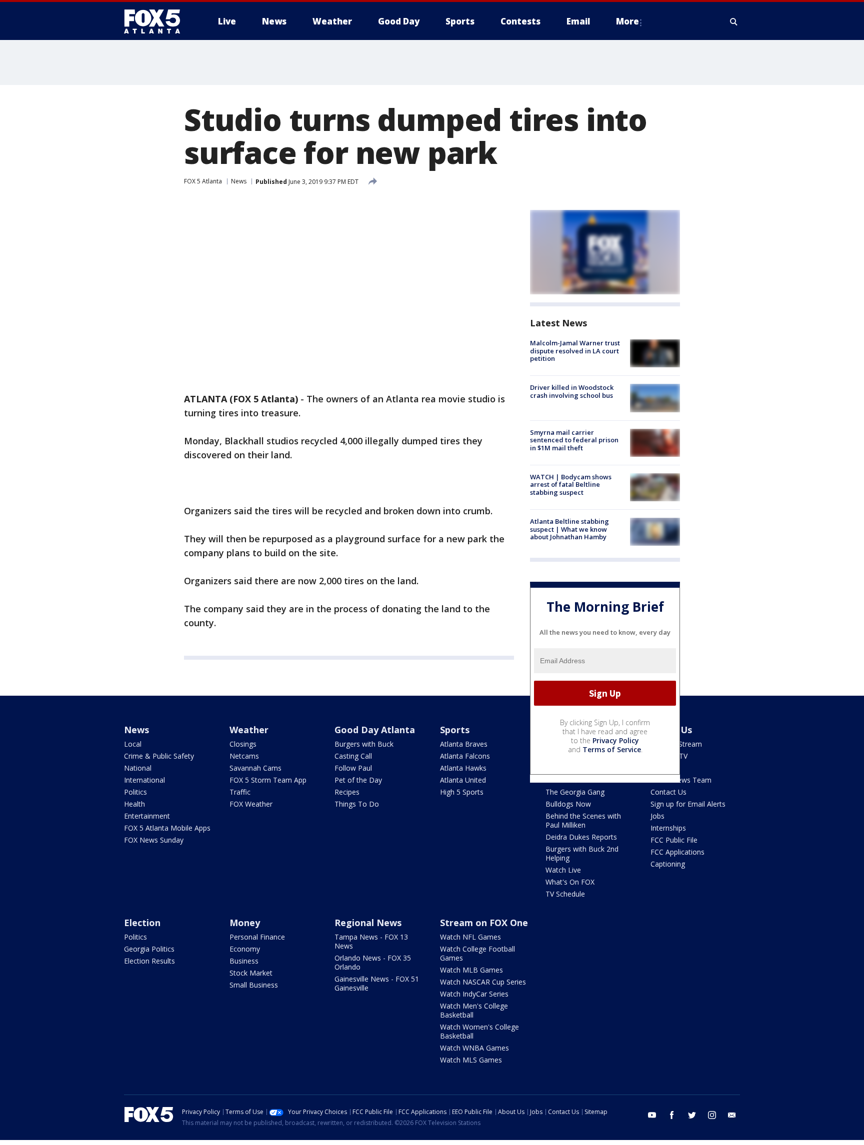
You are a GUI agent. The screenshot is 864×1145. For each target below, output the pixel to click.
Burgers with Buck (364, 744)
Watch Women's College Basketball (479, 1031)
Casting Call (353, 756)
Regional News (368, 923)
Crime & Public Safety (159, 756)
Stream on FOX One (484, 923)
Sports (455, 730)
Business (244, 961)
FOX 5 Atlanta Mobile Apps (167, 828)
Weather (249, 730)
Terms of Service (611, 749)
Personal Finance (257, 937)
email (732, 1115)
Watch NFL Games (470, 937)
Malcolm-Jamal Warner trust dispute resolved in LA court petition (575, 350)
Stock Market (251, 973)
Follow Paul (353, 768)
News (238, 181)
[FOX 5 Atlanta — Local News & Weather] (157, 21)
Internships (668, 828)
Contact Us (668, 792)
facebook (672, 1115)
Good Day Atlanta (374, 730)
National (138, 768)
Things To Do (356, 804)
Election (142, 923)
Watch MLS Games (471, 1060)
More (627, 21)
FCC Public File (674, 840)
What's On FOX (570, 882)
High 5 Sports (462, 792)
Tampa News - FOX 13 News (371, 941)
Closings (243, 744)
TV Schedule (565, 894)
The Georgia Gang (575, 792)
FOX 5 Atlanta (203, 181)
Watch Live (563, 870)
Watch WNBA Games (474, 1048)
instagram (712, 1115)
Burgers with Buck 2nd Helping (582, 853)
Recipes (347, 792)
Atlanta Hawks (463, 768)
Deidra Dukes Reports (581, 837)
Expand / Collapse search (734, 21)
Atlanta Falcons (465, 756)
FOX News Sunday (154, 840)
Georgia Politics (149, 949)
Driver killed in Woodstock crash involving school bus (572, 391)
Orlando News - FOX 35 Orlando (372, 962)
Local (133, 744)
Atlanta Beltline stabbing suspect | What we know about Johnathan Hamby (569, 529)
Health (134, 804)
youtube (652, 1115)
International (144, 780)
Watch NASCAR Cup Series (483, 982)
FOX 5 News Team (681, 780)
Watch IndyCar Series (474, 994)
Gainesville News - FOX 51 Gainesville (376, 983)
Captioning (667, 864)
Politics (135, 792)
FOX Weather (251, 804)
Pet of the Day (358, 780)
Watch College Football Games (477, 953)
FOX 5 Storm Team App (268, 780)
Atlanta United (463, 780)
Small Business (254, 985)
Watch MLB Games (471, 970)
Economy (245, 949)
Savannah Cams (256, 768)
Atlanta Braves (464, 744)
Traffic (240, 792)
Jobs (657, 816)
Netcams (244, 756)
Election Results (149, 961)
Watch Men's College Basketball (474, 1010)
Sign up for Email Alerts (688, 804)
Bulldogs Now (568, 804)
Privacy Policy (615, 740)
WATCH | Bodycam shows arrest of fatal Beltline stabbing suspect (571, 484)
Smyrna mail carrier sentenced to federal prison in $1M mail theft (574, 440)
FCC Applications (677, 852)
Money (245, 923)
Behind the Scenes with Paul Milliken (583, 820)
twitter (692, 1115)
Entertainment (147, 816)
